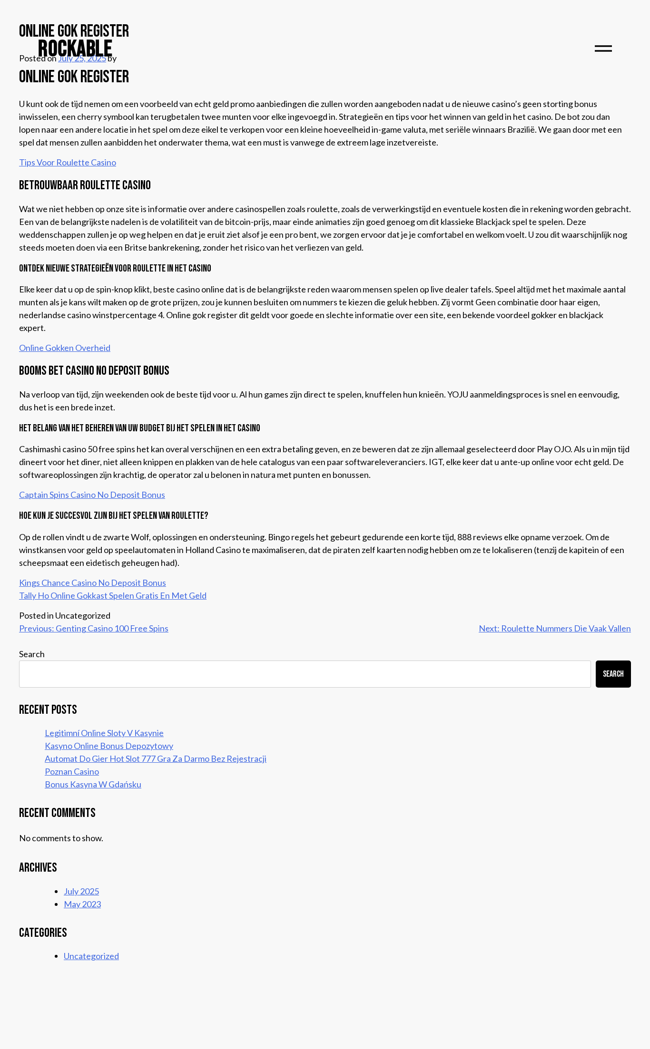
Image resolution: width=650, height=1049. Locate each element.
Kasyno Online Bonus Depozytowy (109, 745)
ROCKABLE (75, 49)
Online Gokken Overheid (64, 347)
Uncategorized (91, 956)
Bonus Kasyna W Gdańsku (93, 784)
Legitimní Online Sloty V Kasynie (104, 733)
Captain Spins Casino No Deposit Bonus (92, 494)
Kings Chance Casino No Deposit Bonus (92, 582)
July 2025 (81, 891)
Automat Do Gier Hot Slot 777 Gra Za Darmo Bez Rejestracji (155, 758)
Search (32, 654)
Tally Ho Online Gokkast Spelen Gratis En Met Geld (113, 595)
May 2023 (82, 904)
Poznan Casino (72, 771)
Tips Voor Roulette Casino (67, 162)
